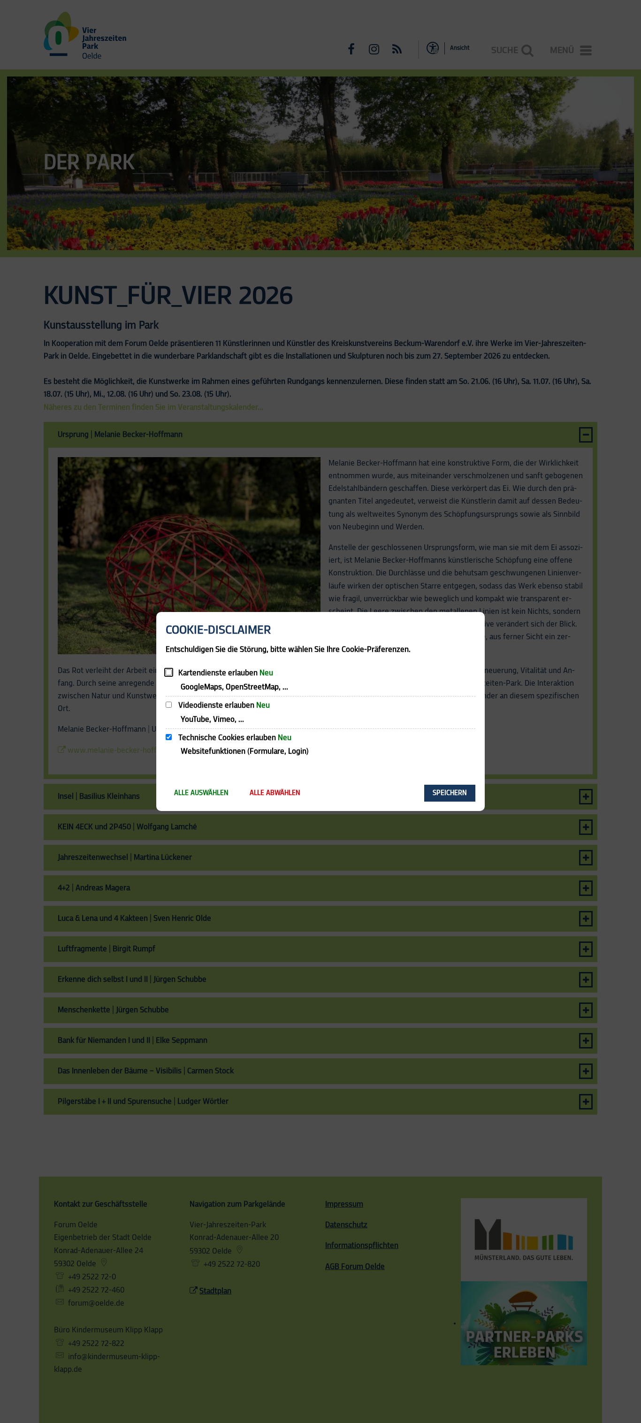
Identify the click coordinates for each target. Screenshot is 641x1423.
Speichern (450, 792)
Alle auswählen (201, 792)
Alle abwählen (275, 792)
